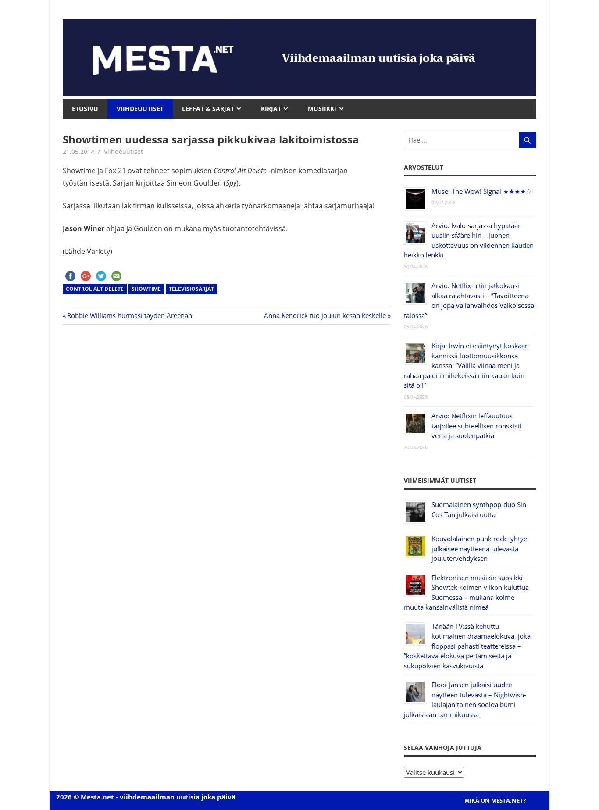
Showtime (146, 289)
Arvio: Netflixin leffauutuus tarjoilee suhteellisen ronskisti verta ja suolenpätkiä (476, 425)
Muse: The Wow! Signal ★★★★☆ (481, 191)
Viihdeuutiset (123, 151)
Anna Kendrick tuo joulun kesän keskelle (325, 315)
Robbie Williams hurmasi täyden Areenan (129, 315)
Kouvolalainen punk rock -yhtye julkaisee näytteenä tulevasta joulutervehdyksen (479, 548)
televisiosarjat (191, 289)
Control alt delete (95, 289)
